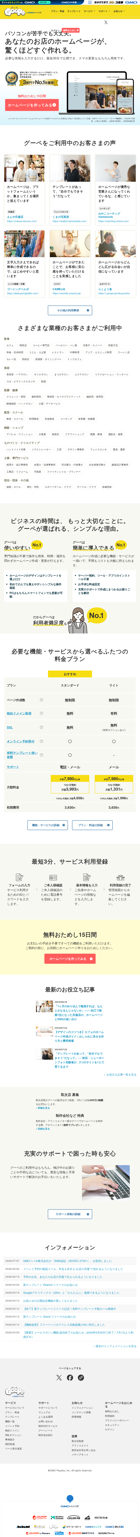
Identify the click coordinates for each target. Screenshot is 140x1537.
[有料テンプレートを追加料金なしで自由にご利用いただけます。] (41, 755)
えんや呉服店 (15, 217)
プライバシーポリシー (117, 1420)
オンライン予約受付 (20, 741)
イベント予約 (12, 1426)
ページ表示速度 (13, 1448)
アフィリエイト (80, 1445)
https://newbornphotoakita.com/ (70, 221)
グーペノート (45, 1430)
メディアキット (80, 1454)
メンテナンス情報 (81, 1412)
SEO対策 (10, 1444)
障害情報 (76, 1416)
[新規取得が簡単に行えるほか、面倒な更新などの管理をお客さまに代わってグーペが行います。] (41, 713)
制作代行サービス (48, 1426)
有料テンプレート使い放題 (22, 755)
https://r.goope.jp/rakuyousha (114, 293)
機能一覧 (10, 1421)
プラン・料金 (49, 22)
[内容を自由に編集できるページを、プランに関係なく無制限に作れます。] (41, 700)
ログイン (47, 41)
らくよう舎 (105, 289)
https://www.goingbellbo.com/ (22, 293)
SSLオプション (13, 1435)
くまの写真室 (61, 217)
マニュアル (44, 1412)
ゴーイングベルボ (18, 289)
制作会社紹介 (45, 1435)
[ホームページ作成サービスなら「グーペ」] (21, 12)
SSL (10, 727)
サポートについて (48, 1407)
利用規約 (110, 1415)
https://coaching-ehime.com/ (113, 221)
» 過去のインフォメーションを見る (115, 1346)
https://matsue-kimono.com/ (22, 221)
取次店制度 (78, 1441)
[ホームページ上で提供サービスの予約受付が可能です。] (41, 741)
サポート (94, 22)
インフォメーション (82, 1407)
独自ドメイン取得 (19, 713)
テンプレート (66, 22)
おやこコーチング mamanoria (109, 215)
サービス (80, 22)
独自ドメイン (12, 1430)
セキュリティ (112, 1425)
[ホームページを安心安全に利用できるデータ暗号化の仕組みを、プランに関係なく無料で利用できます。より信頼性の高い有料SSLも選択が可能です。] (41, 727)
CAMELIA (59, 289)
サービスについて (14, 1407)
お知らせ (109, 22)
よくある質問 (45, 1416)
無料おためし (61, 41)
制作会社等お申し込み (84, 1450)
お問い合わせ (45, 1421)
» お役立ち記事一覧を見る (120, 1074)
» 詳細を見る (43, 1107)
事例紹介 (10, 1439)
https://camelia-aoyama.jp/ (67, 293)
